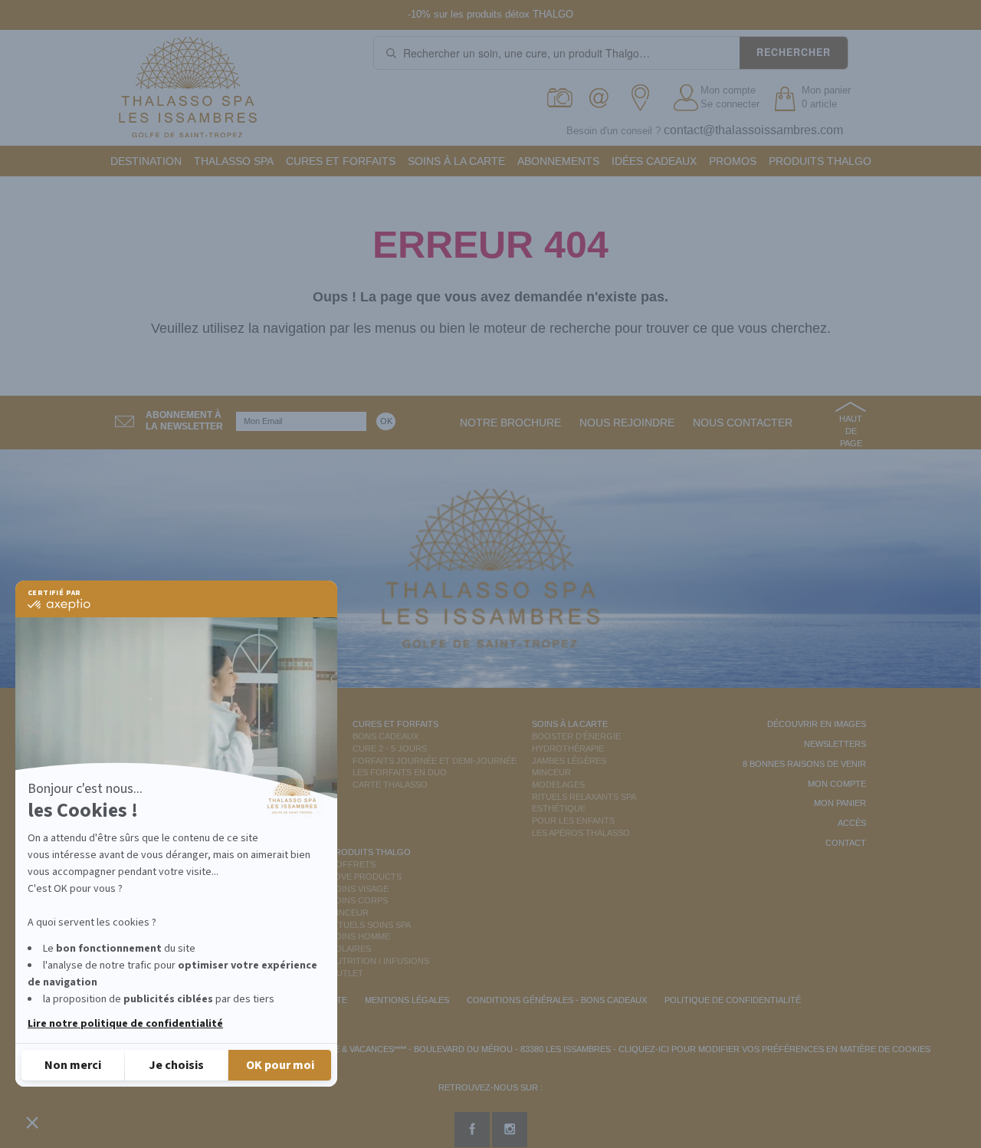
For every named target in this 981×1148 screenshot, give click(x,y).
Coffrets (353, 864)
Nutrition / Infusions (379, 960)
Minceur (551, 772)
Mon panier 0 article (826, 97)
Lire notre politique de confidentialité (125, 1024)
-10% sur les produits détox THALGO (490, 14)
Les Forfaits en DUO (400, 772)
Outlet (346, 973)
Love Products (366, 876)
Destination (146, 161)
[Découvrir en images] (560, 98)
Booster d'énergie (576, 736)
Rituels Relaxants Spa (584, 796)
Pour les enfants (573, 820)
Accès (852, 822)
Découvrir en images (816, 724)
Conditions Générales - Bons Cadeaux (557, 1000)
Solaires (350, 948)
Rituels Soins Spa (370, 924)
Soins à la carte (456, 161)
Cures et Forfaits (340, 161)
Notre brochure (510, 422)
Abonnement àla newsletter (184, 421)
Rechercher (793, 52)
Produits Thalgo (820, 161)
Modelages (558, 784)
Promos (732, 161)
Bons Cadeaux (385, 736)
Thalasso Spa (234, 161)
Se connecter (730, 104)
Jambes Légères (569, 760)
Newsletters (835, 743)
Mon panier (840, 803)
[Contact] (602, 98)
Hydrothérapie (568, 748)
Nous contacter (742, 422)
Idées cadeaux (654, 161)
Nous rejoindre (626, 422)
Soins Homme (360, 936)
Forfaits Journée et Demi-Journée (435, 760)
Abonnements (558, 161)
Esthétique (559, 808)
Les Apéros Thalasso (581, 832)
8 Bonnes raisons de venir (804, 763)
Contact (845, 842)
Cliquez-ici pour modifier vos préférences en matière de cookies (774, 1049)
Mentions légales (407, 1000)
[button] (32, 1122)
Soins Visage (359, 888)
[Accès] (645, 98)
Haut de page (850, 430)
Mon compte (728, 90)
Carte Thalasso (390, 784)
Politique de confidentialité (732, 1000)
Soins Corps (359, 900)
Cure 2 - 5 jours (390, 748)
